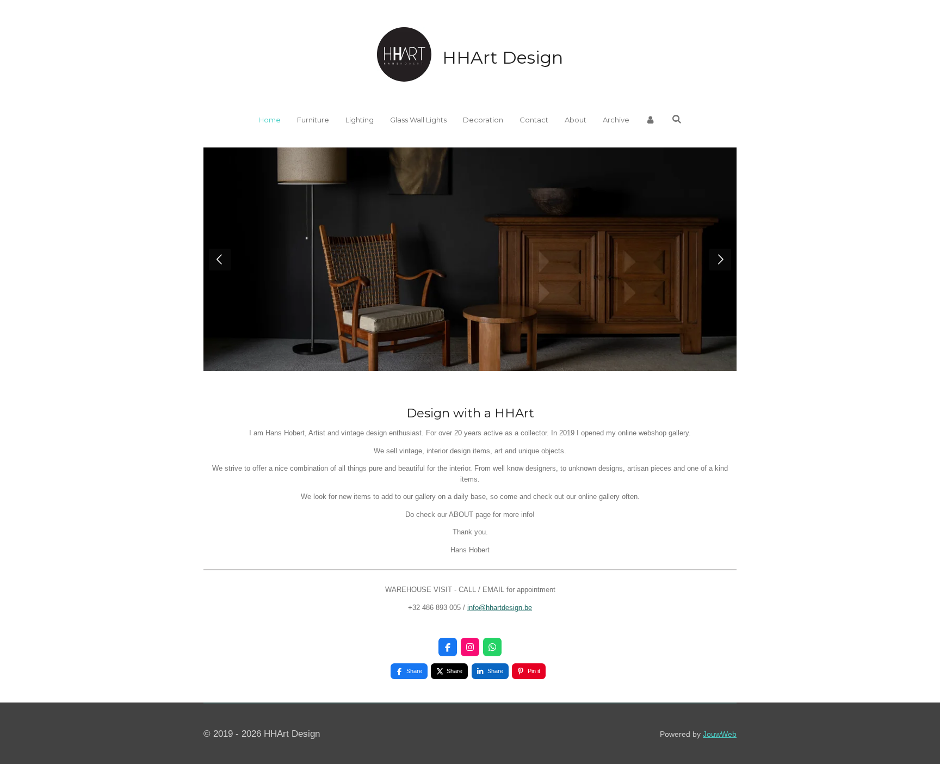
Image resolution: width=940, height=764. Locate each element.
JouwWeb (720, 734)
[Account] (650, 120)
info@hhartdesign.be (499, 607)
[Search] (676, 119)
